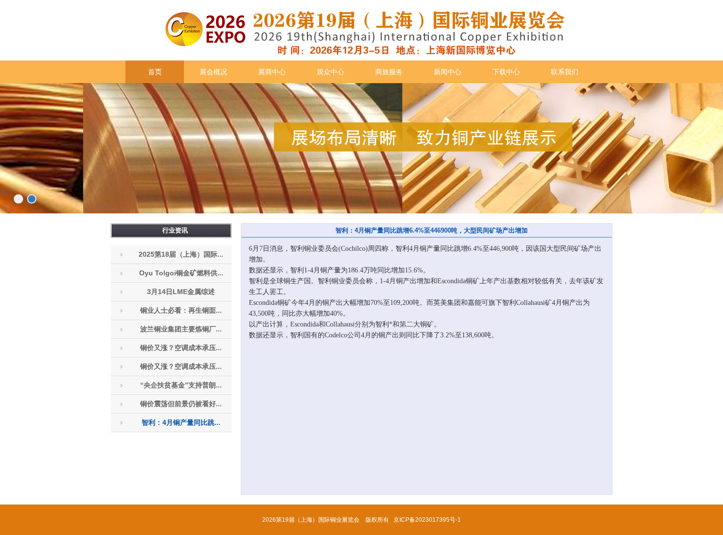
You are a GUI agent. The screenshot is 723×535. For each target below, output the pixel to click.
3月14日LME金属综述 (181, 292)
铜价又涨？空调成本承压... (181, 348)
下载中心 (506, 72)
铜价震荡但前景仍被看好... (181, 404)
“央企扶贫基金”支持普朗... (181, 385)
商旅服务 (389, 72)
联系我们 (564, 72)
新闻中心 (447, 72)
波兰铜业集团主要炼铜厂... (181, 329)
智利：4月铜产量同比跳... (181, 422)
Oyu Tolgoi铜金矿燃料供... (181, 273)
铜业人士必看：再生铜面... (181, 310)
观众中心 (330, 72)
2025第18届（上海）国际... (181, 254)
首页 (155, 72)
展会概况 (213, 72)
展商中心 (272, 72)
